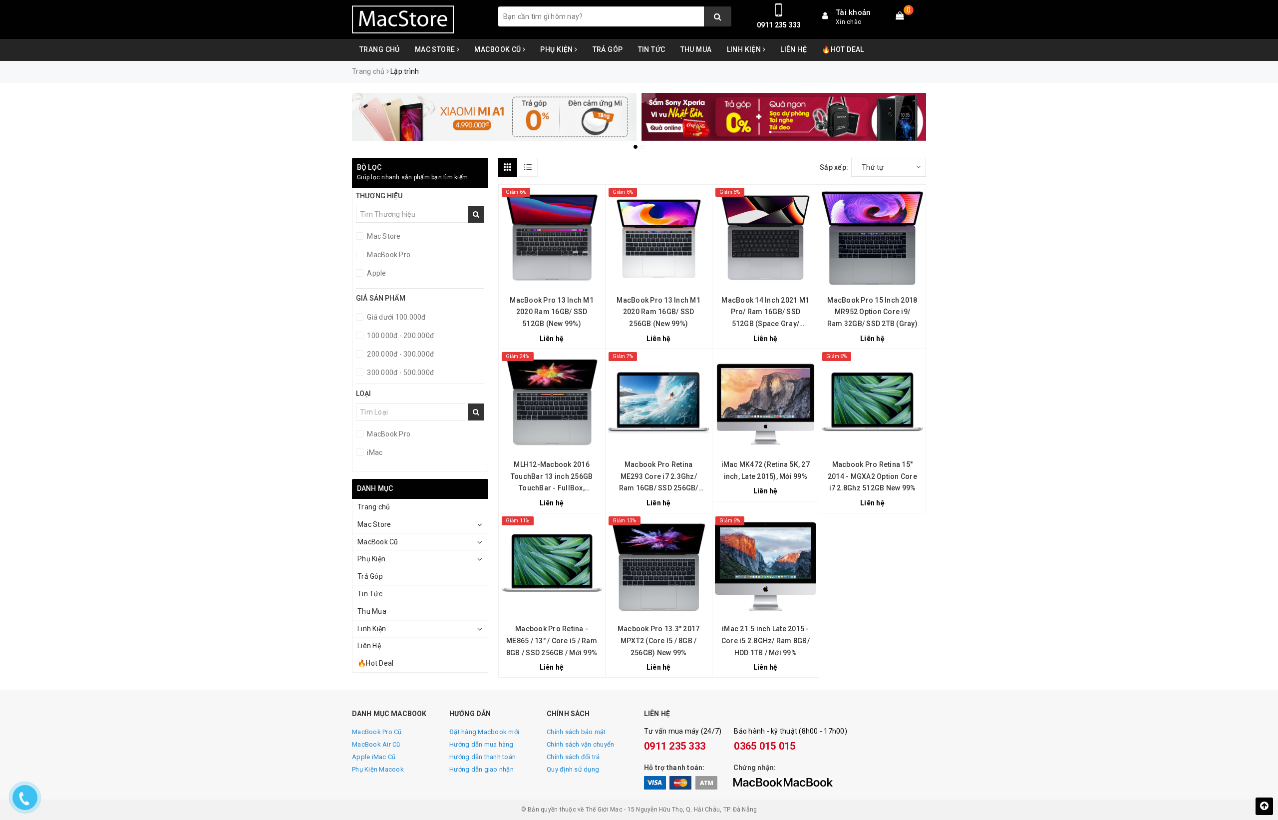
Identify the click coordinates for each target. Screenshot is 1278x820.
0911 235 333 (779, 25)
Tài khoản (853, 12)
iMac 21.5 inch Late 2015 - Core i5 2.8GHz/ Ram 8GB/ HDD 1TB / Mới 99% (765, 641)
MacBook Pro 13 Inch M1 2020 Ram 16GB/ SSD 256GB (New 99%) (658, 312)
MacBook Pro (387, 255)
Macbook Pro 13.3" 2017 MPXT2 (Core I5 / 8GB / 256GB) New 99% (659, 641)
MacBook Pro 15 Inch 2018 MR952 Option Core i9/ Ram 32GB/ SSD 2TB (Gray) (872, 312)
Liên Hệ (793, 49)
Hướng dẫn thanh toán (482, 757)
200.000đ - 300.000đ (399, 354)
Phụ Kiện (557, 49)
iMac (373, 452)
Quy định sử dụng (573, 769)
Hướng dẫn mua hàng (481, 744)
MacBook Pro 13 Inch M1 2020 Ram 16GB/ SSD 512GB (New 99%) (552, 312)
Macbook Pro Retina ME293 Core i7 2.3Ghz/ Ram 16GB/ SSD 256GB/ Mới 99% (658, 477)
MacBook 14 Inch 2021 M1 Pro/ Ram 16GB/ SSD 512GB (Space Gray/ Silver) (765, 313)
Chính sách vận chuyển (580, 744)
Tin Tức (651, 49)
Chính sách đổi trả (573, 757)
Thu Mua (696, 49)
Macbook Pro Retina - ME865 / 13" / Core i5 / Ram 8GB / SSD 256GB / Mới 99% (551, 641)
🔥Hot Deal (843, 49)
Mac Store (436, 49)
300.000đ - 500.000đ (399, 373)
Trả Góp (608, 49)
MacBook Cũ (498, 49)
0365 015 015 (764, 746)
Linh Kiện (745, 49)
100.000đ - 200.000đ (399, 336)
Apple (375, 273)
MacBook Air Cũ (376, 744)
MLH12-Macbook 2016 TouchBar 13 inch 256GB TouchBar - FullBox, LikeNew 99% (552, 477)
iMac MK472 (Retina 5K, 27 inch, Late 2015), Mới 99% (765, 470)
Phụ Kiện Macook (378, 769)
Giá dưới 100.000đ (395, 317)
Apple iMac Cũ (373, 757)
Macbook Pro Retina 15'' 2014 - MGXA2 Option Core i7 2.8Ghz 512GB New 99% (872, 476)
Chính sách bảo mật (576, 732)
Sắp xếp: (834, 167)
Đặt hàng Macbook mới (484, 732)
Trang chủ (379, 49)
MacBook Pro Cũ (377, 732)
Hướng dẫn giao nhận (481, 769)
